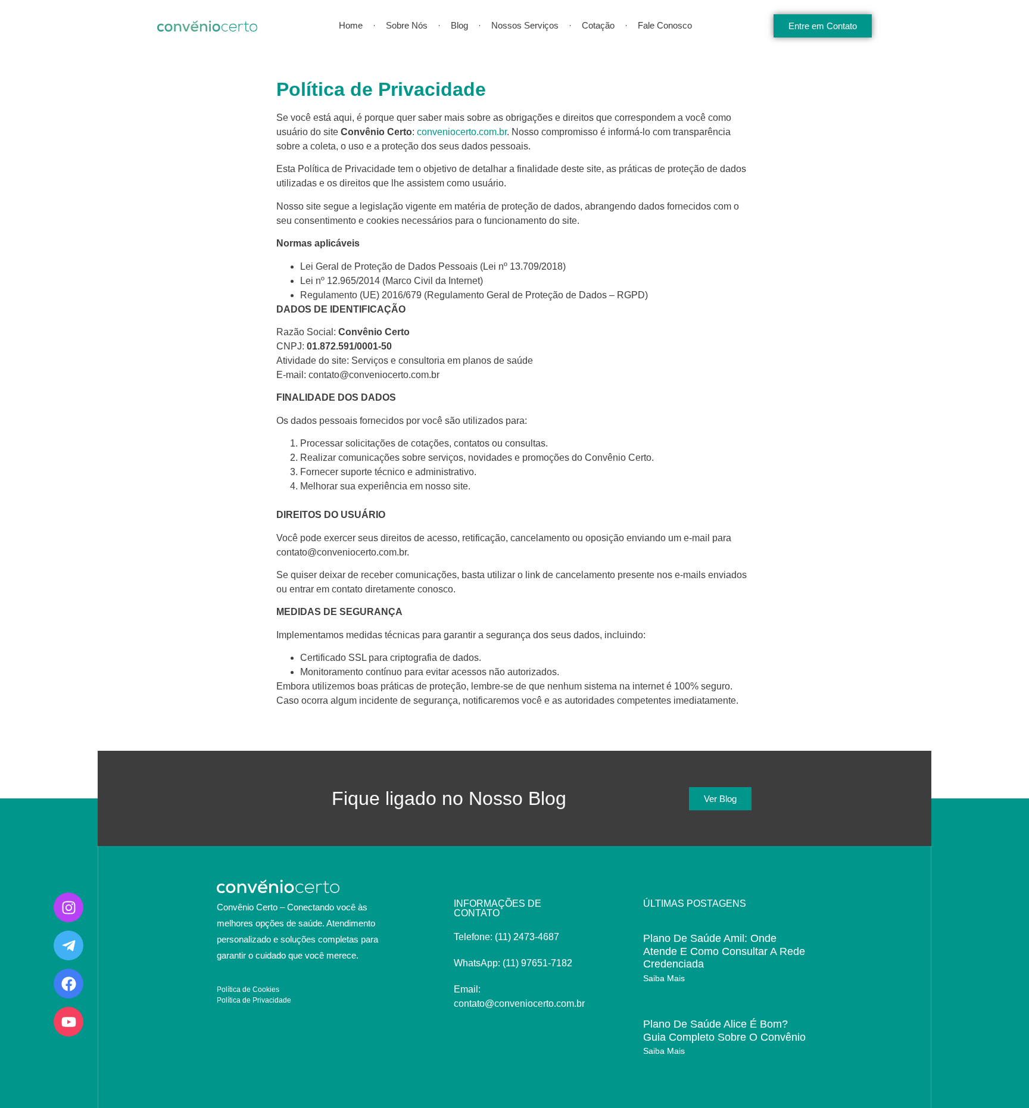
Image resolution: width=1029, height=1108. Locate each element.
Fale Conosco (665, 25)
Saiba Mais (664, 978)
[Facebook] (68, 983)
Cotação (598, 25)
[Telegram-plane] (68, 945)
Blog (459, 25)
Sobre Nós (407, 25)
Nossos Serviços (525, 25)
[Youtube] (68, 1022)
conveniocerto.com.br (462, 132)
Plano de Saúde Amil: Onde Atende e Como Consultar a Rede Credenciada (724, 951)
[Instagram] (68, 907)
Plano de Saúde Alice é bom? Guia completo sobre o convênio (724, 1030)
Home (351, 25)
